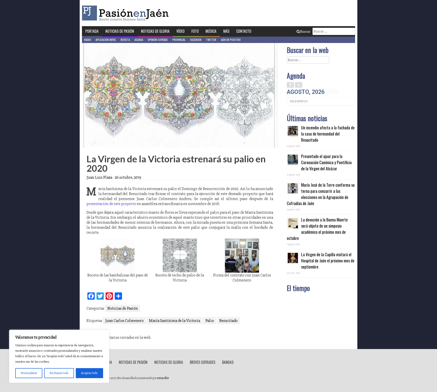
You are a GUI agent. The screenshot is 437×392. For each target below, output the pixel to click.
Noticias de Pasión (119, 31)
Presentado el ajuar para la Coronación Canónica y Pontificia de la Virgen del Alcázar (326, 162)
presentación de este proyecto (111, 203)
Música (211, 31)
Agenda (139, 40)
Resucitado (228, 320)
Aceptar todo (89, 373)
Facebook (195, 40)
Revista (125, 40)
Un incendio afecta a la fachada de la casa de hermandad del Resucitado (328, 134)
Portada (92, 31)
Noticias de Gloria (155, 31)
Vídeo (180, 31)
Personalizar (29, 373)
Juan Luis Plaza (99, 177)
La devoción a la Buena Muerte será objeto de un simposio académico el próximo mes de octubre (317, 229)
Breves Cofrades (202, 362)
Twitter (211, 40)
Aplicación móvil (106, 40)
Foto (195, 31)
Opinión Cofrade (158, 40)
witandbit (163, 378)
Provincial (178, 40)
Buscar (305, 31)
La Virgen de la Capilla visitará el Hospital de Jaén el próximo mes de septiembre (327, 260)
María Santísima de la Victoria (174, 320)
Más (226, 31)
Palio (209, 320)
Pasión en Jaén (126, 13)
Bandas (228, 362)
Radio (87, 40)
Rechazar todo (59, 373)
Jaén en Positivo (231, 40)
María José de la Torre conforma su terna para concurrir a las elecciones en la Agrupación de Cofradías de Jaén (321, 194)
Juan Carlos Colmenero (124, 320)
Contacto (243, 31)
